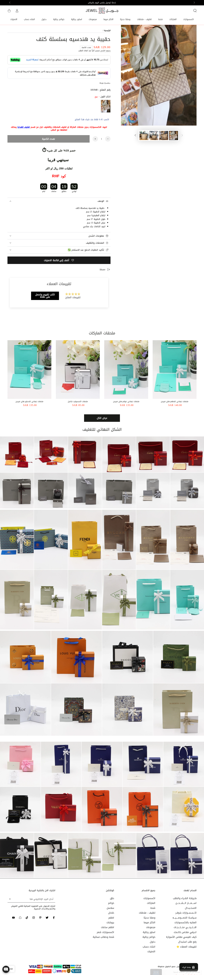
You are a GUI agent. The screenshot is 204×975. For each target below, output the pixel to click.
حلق (112, 898)
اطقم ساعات (107, 927)
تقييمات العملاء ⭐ (186, 946)
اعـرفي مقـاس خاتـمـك (185, 932)
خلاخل (111, 912)
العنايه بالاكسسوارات (185, 922)
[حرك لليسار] (194, 2)
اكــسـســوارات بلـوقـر (186, 912)
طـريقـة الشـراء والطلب (185, 898)
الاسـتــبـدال (191, 908)
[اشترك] (9, 899)
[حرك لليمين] (10, 2)
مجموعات (150, 927)
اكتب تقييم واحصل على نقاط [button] (45, 295)
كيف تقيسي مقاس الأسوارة (181, 937)
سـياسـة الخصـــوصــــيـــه (184, 917)
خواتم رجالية (148, 937)
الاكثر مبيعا (149, 922)
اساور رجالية (149, 932)
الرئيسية (107, 30)
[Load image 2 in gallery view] (163, 135)
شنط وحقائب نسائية (103, 937)
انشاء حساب (149, 946)
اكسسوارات (149, 898)
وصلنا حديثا (149, 917)
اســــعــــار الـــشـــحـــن (186, 903)
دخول (152, 941)
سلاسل (110, 908)
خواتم (111, 903)
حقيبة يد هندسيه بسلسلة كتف (90, 208)
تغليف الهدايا (23, 127)
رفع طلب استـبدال (187, 941)
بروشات (110, 922)
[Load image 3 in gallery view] (153, 135)
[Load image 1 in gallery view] (173, 135)
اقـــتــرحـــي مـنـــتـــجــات (185, 927)
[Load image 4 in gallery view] (143, 135)
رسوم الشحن (105, 50)
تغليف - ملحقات (147, 912)
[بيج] (106, 106)
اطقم (111, 917)
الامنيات (151, 951)
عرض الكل (102, 418)
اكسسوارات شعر (105, 932)
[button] (195, 10)
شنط (152, 908)
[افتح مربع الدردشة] (6, 969)
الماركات (151, 903)
